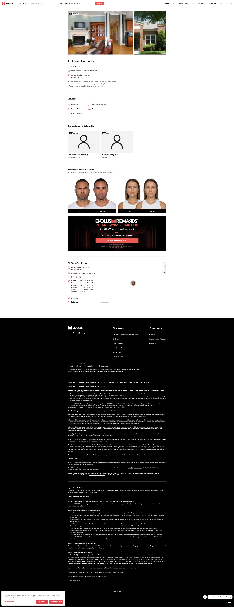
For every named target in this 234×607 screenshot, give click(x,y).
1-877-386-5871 (131, 568)
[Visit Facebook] (69, 333)
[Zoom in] (164, 264)
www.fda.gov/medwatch (97, 475)
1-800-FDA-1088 (114, 475)
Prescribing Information (134, 468)
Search (99, 3)
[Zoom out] (164, 266)
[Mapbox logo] (105, 303)
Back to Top (117, 591)
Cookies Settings (102, 366)
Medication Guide (73, 469)
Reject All (42, 601)
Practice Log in (226, 3)
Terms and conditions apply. (117, 244)
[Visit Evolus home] (8, 3)
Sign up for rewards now (116, 240)
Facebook (74, 298)
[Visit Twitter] (84, 333)
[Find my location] (164, 273)
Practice (21, 3)
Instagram (74, 302)
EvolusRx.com (103, 576)
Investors (212, 3)
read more (99, 86)
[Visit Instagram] (74, 333)
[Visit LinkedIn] (79, 333)
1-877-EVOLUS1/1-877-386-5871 (117, 473)
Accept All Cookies (56, 601)
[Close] (63, 593)
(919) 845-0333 (76, 66)
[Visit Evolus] (75, 328)
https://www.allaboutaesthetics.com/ (84, 70)
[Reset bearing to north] (164, 269)
